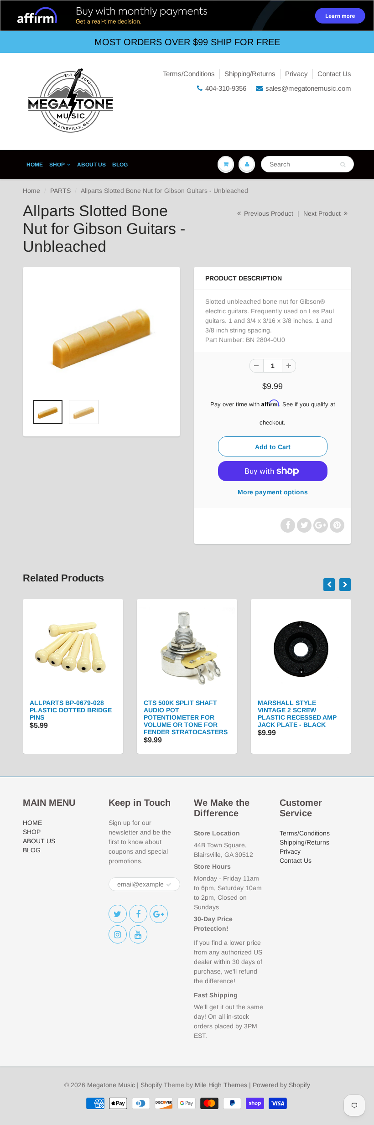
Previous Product (267, 213)
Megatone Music (111, 1085)
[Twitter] (118, 914)
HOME (34, 164)
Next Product (323, 213)
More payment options (273, 492)
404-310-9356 (225, 88)
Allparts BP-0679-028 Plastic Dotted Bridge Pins (71, 710)
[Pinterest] (159, 914)
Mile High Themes (221, 1085)
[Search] (343, 164)
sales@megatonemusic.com (308, 88)
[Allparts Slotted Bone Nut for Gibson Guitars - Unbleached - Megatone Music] (101, 335)
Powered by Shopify (281, 1085)
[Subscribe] (169, 884)
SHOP (57, 164)
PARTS (60, 190)
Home (31, 190)
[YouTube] (138, 934)
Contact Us (334, 74)
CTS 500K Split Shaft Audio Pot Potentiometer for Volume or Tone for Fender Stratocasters (186, 717)
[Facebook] (138, 914)
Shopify (151, 1085)
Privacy (296, 74)
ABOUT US (91, 164)
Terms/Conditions (189, 74)
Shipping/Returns (249, 74)
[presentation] (329, 584)
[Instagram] (118, 934)
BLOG (120, 164)
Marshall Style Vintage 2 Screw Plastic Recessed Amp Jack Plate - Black (297, 713)
